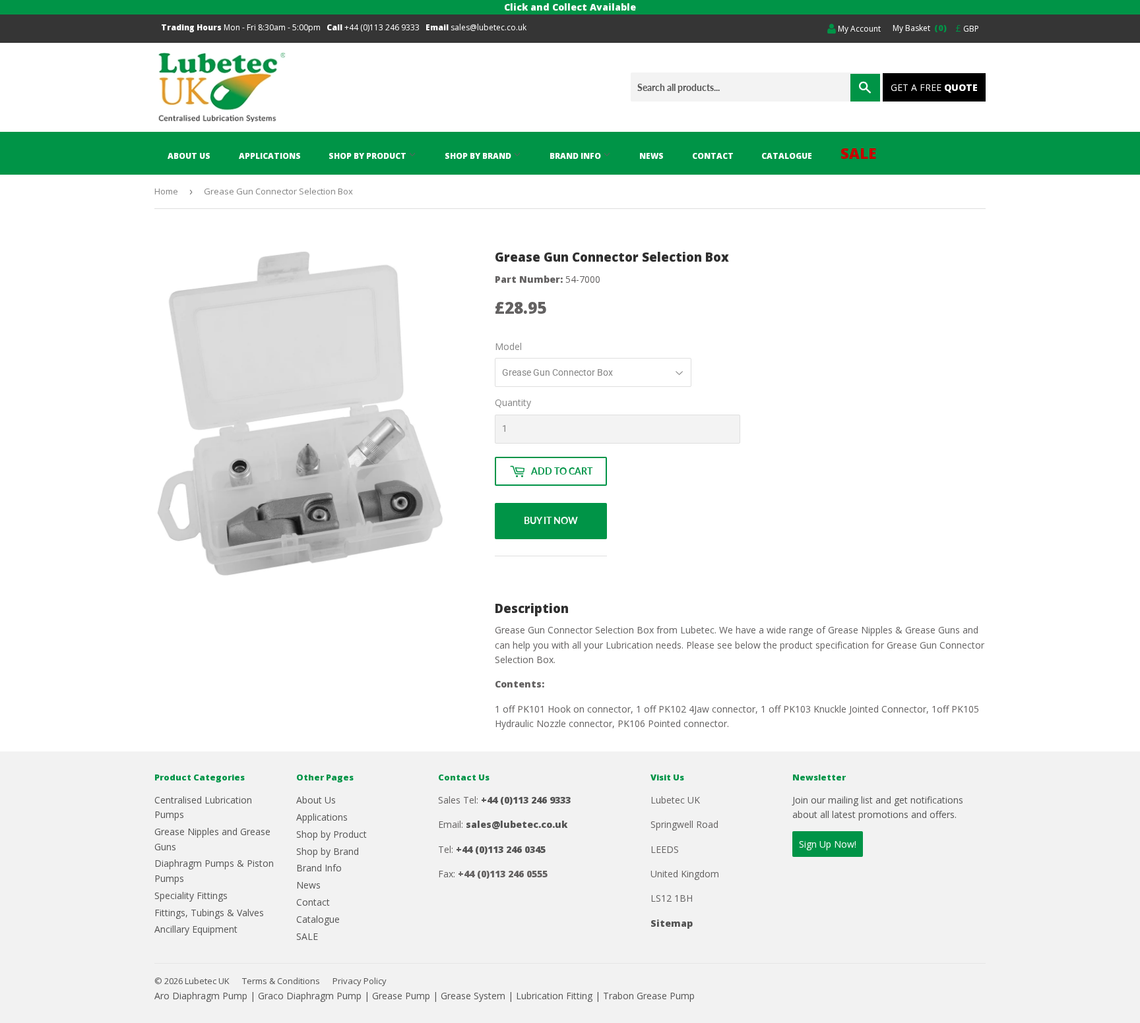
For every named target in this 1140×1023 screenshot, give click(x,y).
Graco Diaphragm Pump (310, 995)
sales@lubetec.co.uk (488, 27)
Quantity (513, 402)
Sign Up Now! (827, 844)
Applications (270, 155)
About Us (189, 155)
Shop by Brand (479, 155)
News (651, 155)
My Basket (918, 28)
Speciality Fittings (191, 895)
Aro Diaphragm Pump (200, 995)
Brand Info (576, 155)
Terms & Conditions (281, 981)
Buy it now (551, 520)
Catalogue (786, 155)
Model (508, 346)
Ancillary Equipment (196, 929)
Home (166, 191)
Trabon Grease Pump (649, 995)
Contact (713, 155)
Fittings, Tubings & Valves (209, 912)
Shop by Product (368, 155)
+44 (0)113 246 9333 (382, 27)
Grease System (473, 995)
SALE (858, 153)
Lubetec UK (207, 981)
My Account (858, 28)
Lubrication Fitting (554, 995)
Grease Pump (401, 995)
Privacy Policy (359, 981)
